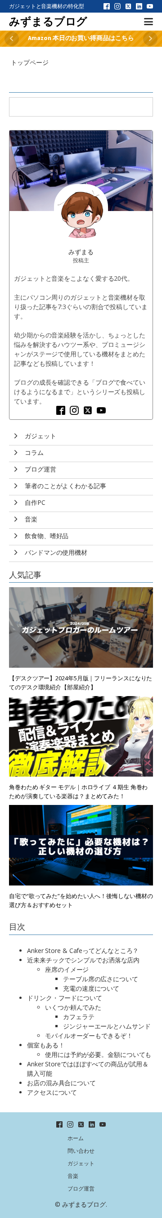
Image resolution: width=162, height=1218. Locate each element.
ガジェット (81, 1163)
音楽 (73, 1176)
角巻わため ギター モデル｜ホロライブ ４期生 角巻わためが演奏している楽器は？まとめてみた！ (78, 791)
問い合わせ (81, 1151)
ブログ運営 (81, 1188)
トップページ (29, 62)
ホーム (76, 1138)
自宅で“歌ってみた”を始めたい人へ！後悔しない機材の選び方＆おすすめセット (81, 900)
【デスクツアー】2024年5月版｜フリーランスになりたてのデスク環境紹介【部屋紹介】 (80, 682)
